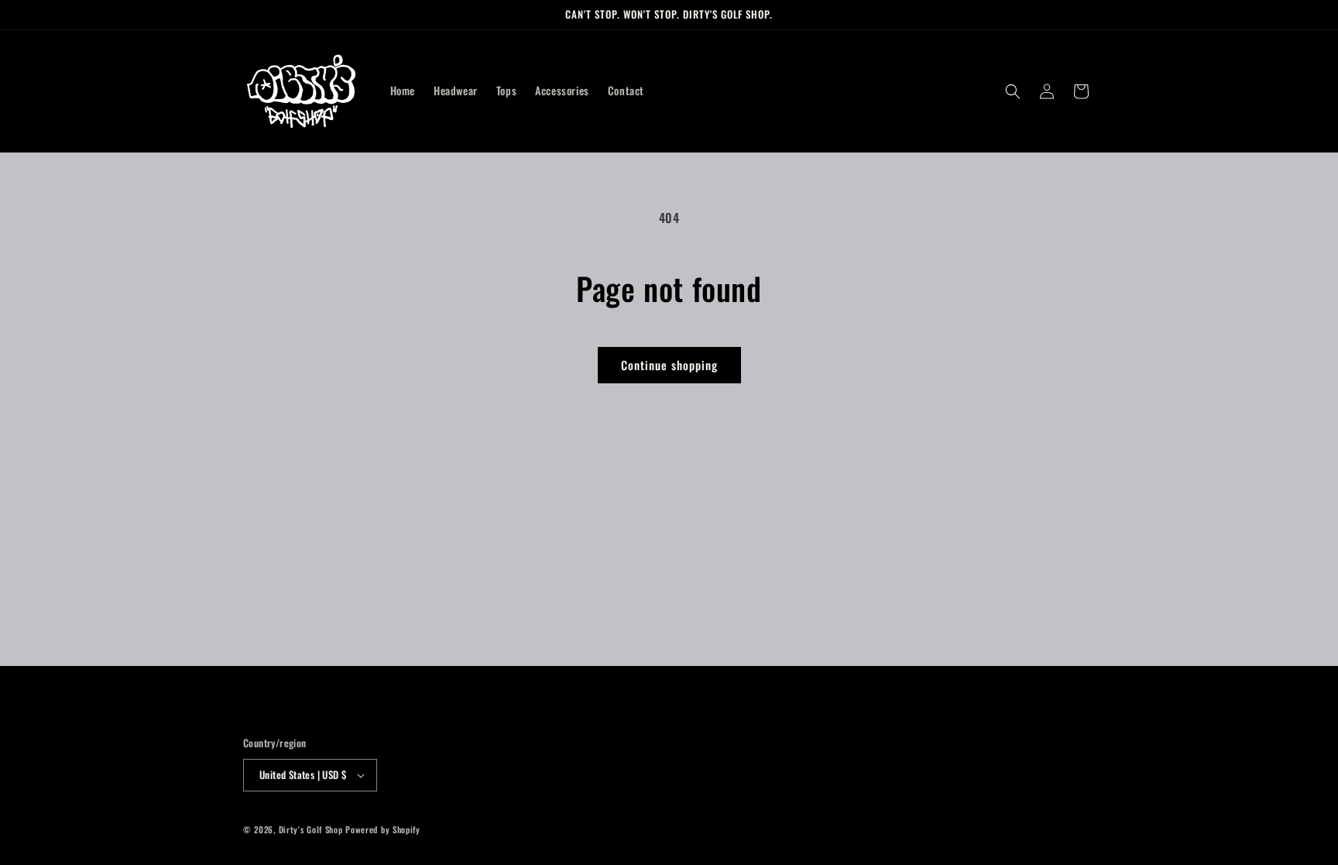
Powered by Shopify (382, 829)
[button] (1013, 91)
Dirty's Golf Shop (311, 829)
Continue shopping (669, 364)
